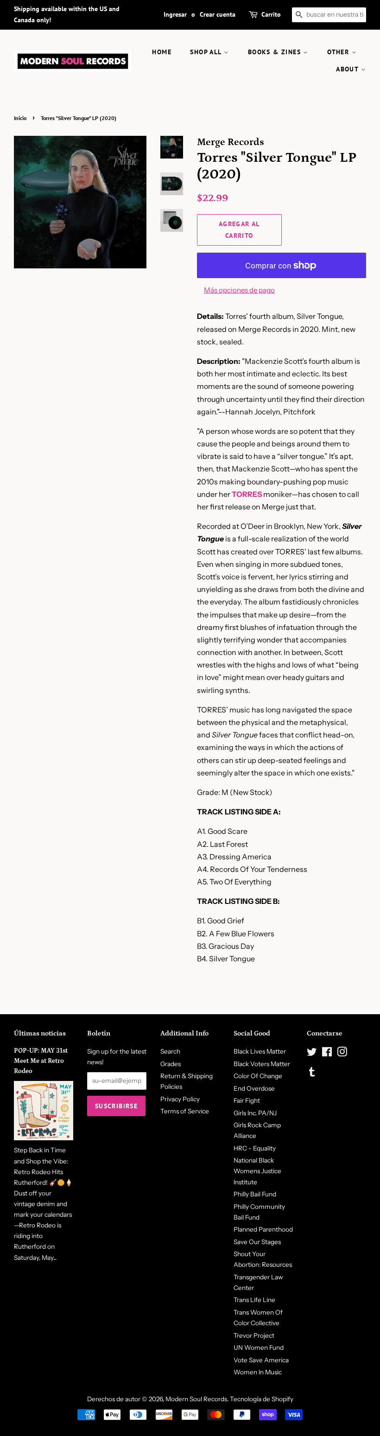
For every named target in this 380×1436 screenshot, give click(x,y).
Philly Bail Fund (255, 1194)
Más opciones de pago (239, 290)
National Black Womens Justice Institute (257, 1170)
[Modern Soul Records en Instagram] (342, 1053)
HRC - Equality (255, 1148)
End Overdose (254, 1088)
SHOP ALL (207, 52)
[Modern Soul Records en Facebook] (327, 1053)
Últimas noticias (40, 1033)
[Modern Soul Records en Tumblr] (312, 1073)
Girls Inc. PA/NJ (255, 1113)
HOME (161, 52)
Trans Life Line (254, 1299)
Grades (170, 1063)
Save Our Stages (257, 1241)
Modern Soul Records (196, 1399)
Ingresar (175, 14)
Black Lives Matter (260, 1051)
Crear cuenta (217, 14)
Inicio (20, 117)
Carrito (271, 14)
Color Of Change (258, 1076)
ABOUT (348, 69)
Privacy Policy (180, 1099)
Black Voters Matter (262, 1063)
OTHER (339, 52)
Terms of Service (184, 1111)
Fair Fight (247, 1100)
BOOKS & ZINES (276, 52)
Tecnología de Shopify (261, 1399)
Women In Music (258, 1372)
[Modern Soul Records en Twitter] (312, 1053)
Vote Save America (261, 1360)
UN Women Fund (259, 1347)
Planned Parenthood (263, 1229)
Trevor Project (254, 1335)
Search (170, 1051)
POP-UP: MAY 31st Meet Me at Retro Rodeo (41, 1061)
